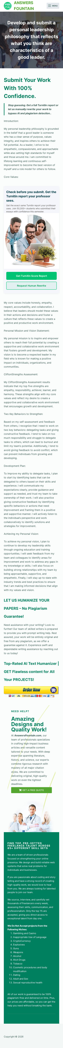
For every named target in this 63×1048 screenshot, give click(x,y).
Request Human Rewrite (31, 285)
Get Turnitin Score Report (31, 275)
